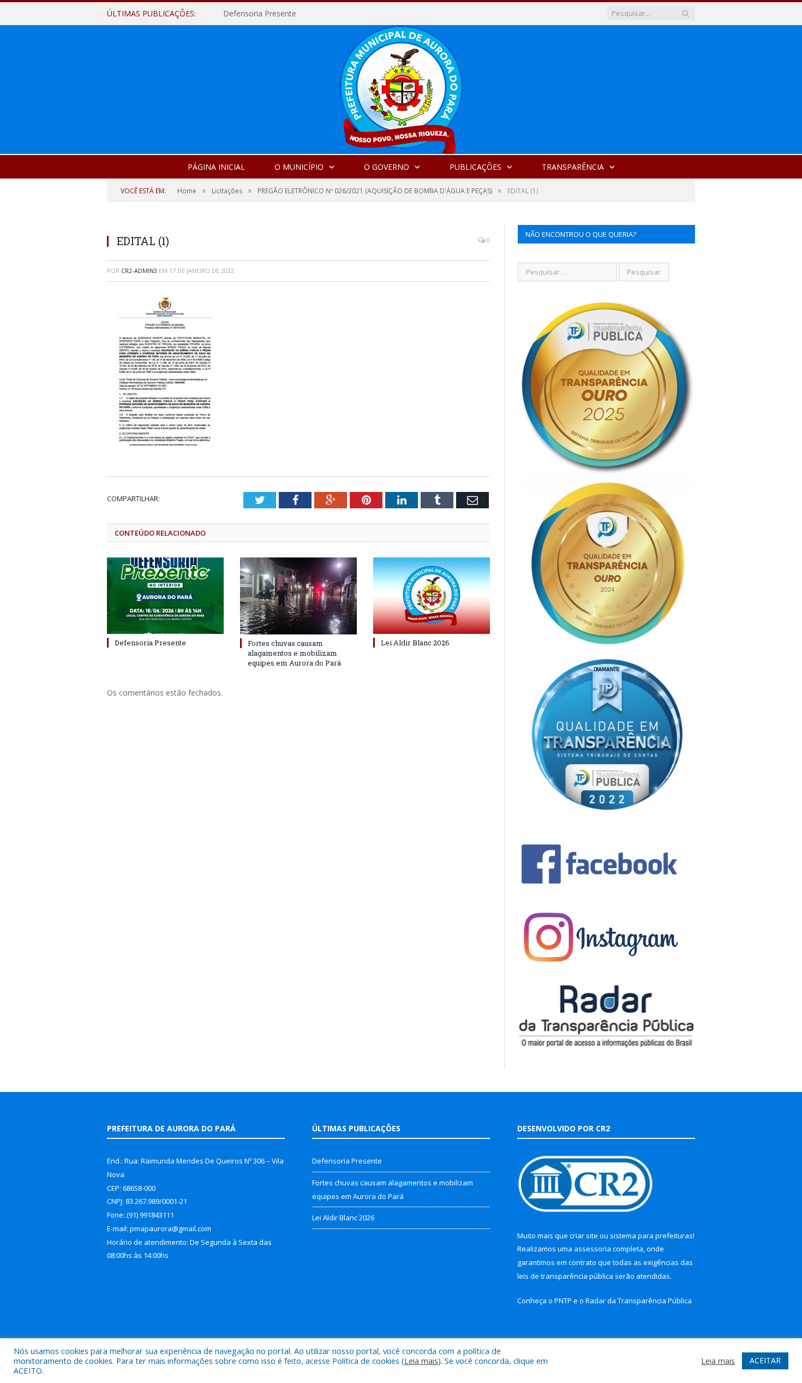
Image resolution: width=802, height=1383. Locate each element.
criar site (584, 1235)
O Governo (386, 167)
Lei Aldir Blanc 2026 (415, 643)
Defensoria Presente (150, 643)
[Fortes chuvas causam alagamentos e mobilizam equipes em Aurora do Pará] (298, 595)
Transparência (573, 167)
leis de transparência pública (565, 1276)
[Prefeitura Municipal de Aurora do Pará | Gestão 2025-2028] (401, 87)
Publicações (475, 167)
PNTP (563, 1300)
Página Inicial (216, 167)
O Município (299, 167)
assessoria (592, 1249)
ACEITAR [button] (765, 1360)
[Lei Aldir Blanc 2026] (431, 595)
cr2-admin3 (139, 270)
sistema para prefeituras (651, 1235)
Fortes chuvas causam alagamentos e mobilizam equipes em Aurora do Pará (348, 14)
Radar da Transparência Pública (638, 1300)
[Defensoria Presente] (165, 595)
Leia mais (421, 1360)
